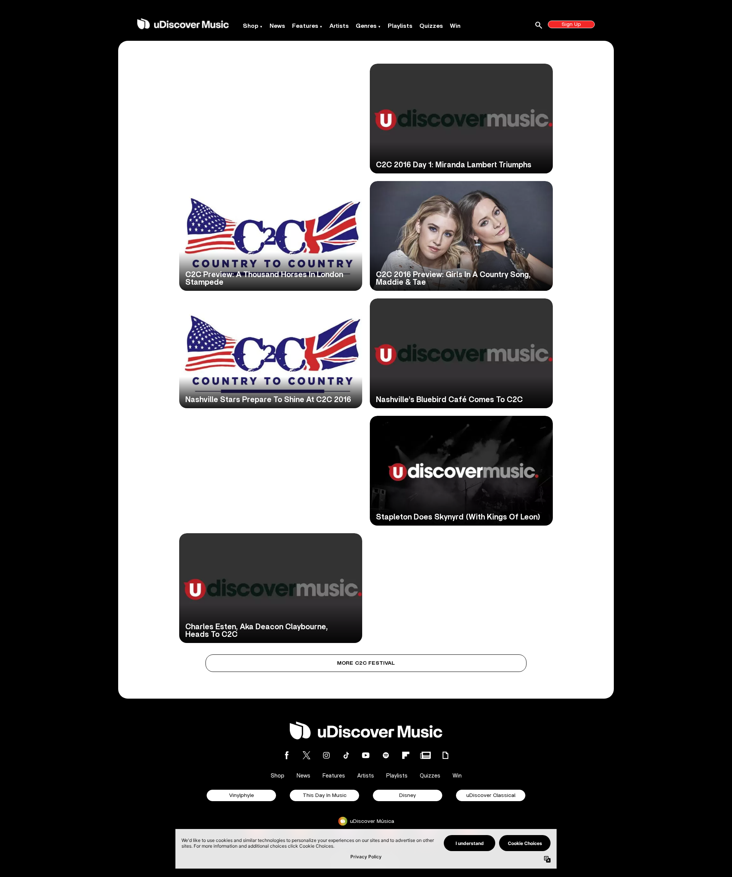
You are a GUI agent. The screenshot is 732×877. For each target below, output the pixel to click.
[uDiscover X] (306, 755)
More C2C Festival (366, 663)
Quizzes (431, 26)
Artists (339, 26)
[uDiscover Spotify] (385, 755)
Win (455, 26)
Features (305, 26)
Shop (250, 26)
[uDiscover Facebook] (286, 755)
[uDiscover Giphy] (445, 755)
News (277, 26)
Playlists (400, 26)
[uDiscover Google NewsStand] (425, 755)
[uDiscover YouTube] (366, 755)
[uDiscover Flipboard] (405, 755)
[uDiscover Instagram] (326, 755)
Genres (366, 26)
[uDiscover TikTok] (346, 755)
